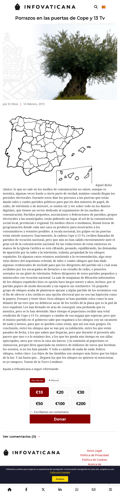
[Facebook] (26, 489)
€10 (39, 392)
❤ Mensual (54, 380)
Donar (60, 419)
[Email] (93, 489)
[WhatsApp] (77, 489)
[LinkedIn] (60, 489)
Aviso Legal (94, 450)
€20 (59, 392)
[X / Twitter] (43, 489)
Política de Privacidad (94, 455)
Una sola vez (37, 380)
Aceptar (60, 479)
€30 (80, 392)
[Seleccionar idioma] (104, 7)
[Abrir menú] (110, 489)
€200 (80, 403)
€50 (39, 403)
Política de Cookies (94, 459)
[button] (21, 437)
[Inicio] (9, 489)
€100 (60, 403)
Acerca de (94, 464)
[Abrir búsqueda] (96, 7)
